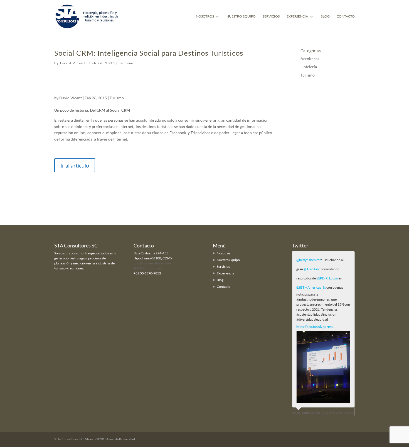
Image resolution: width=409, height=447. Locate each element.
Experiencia (297, 16)
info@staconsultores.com (152, 263)
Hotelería (308, 66)
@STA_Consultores (147, 268)
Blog (325, 16)
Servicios (271, 16)
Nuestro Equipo (241, 16)
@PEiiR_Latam (327, 278)
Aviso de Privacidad (120, 439)
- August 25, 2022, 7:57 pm (337, 412)
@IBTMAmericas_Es (311, 287)
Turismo (127, 63)
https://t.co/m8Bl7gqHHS (314, 327)
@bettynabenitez (308, 260)
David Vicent (72, 63)
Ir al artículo (74, 165)
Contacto (346, 16)
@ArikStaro (312, 269)
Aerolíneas (309, 58)
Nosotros (205, 16)
